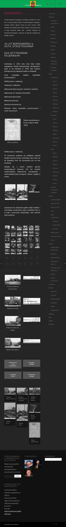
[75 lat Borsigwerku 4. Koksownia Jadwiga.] (64, 263)
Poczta (52, 240)
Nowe (52, 149)
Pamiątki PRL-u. (55, 310)
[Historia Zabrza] (33, 4)
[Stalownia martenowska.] (31, 228)
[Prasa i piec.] (37, 234)
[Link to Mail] (60, 4)
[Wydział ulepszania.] (31, 252)
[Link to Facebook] (58, 4)
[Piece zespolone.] (7, 258)
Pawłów (53, 49)
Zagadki (51, 320)
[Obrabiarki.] (31, 234)
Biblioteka (51, 324)
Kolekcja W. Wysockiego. (54, 62)
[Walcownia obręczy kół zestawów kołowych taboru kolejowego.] (37, 252)
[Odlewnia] (37, 228)
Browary (53, 274)
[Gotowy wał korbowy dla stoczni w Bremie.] (31, 258)
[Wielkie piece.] (10, 192)
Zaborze (53, 31)
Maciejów (53, 46)
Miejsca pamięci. (55, 232)
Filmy (50, 317)
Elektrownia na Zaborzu (54, 263)
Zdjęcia (50, 74)
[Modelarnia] (25, 263)
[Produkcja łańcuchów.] (31, 240)
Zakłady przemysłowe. (54, 279)
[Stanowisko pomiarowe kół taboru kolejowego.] (19, 252)
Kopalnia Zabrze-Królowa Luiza (55, 249)
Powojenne (53, 115)
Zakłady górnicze (55, 257)
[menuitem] (47, 4)
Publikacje (51, 314)
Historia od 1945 (55, 207)
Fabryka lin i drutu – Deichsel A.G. (56, 269)
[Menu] (51, 4)
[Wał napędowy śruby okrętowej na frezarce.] (7, 252)
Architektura (52, 284)
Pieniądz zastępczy (55, 299)
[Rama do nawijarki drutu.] (37, 258)
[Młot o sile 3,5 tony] (13, 246)
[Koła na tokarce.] (25, 252)
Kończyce (53, 53)
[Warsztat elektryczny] (19, 263)
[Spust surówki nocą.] (34, 192)
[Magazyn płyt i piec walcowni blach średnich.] (7, 234)
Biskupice (53, 34)
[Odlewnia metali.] (25, 228)
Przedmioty (54, 302)
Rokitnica (53, 57)
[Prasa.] (31, 246)
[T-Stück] (7, 240)
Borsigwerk (54, 254)
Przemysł (51, 243)
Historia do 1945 (55, 203)
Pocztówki (51, 17)
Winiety (53, 306)
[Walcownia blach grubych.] (19, 234)
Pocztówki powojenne (53, 69)
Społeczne (55, 221)
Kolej (52, 211)
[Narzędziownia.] (19, 258)
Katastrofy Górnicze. (56, 236)
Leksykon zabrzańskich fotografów (54, 189)
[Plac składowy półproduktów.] (25, 234)
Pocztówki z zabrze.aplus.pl (54, 22)
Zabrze (52, 27)
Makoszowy (54, 42)
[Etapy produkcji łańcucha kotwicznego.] (7, 246)
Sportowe (55, 228)
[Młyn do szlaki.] (7, 228)
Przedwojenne (54, 77)
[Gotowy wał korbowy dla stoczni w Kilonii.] (25, 258)
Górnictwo (53, 295)
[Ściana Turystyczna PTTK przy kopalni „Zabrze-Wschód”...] (1, 263)
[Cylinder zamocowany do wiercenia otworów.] (37, 246)
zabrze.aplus (52, 13)
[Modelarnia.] (7, 263)
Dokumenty (54, 291)
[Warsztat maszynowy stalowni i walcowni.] (31, 263)
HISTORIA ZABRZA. (56, 199)
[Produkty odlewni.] (19, 228)
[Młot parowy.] (19, 246)
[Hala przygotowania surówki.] (13, 228)
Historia (51, 196)
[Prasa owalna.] (25, 240)
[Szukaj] (47, 4)
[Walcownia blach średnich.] (13, 234)
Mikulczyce (53, 38)
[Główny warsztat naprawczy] (37, 263)
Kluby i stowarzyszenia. (55, 216)
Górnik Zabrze (56, 225)
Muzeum (51, 287)
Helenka (55, 134)
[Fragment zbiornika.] (13, 240)
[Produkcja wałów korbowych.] (13, 258)
